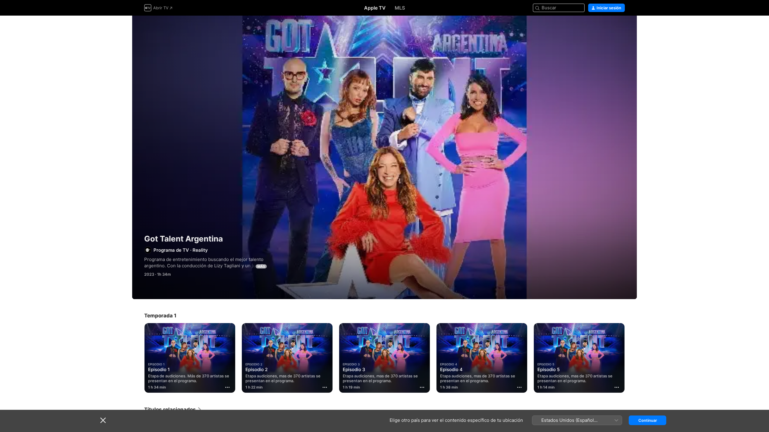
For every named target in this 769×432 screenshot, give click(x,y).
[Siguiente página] (631, 358)
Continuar (647, 420)
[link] (173, 409)
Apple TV (375, 8)
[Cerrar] (103, 420)
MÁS (261, 266)
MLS (400, 8)
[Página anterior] (138, 358)
